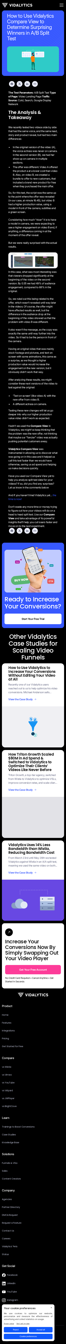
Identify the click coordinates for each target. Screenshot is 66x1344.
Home (5, 1015)
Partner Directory (11, 1207)
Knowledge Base (10, 1142)
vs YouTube (8, 1082)
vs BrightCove (9, 1106)
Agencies (7, 1199)
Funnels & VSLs (9, 1163)
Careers (6, 1238)
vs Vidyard (7, 1090)
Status (5, 1254)
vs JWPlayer (8, 1098)
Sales (4, 1170)
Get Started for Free (12, 1046)
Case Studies (9, 1134)
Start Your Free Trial (33, 618)
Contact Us (8, 1230)
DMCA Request (10, 1215)
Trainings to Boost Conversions (18, 1126)
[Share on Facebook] (12, 84)
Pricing (5, 1038)
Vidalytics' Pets (9, 1246)
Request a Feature (11, 1222)
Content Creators (11, 1178)
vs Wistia (6, 1066)
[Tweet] (19, 84)
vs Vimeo (7, 1074)
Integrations (8, 1030)
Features (6, 1022)
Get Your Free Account (33, 969)
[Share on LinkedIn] (27, 84)
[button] (61, 5)
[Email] (35, 84)
